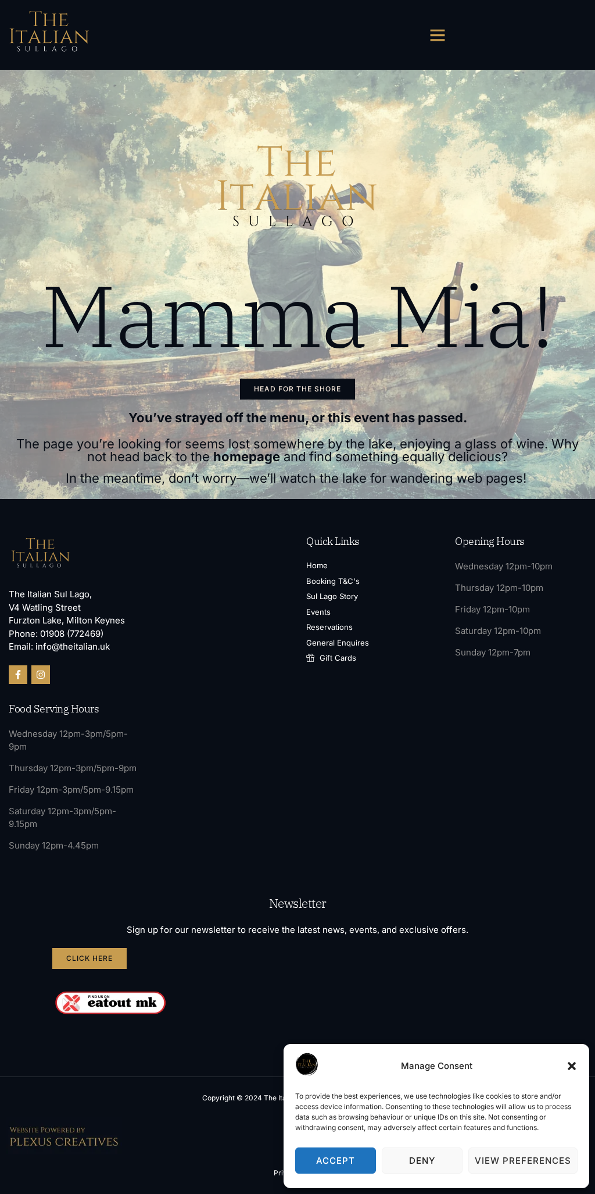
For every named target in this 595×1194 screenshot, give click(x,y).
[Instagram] (40, 674)
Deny (422, 1160)
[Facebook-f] (18, 674)
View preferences (523, 1160)
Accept (335, 1160)
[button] (572, 1066)
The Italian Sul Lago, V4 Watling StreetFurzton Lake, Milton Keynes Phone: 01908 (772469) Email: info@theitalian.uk (67, 620)
